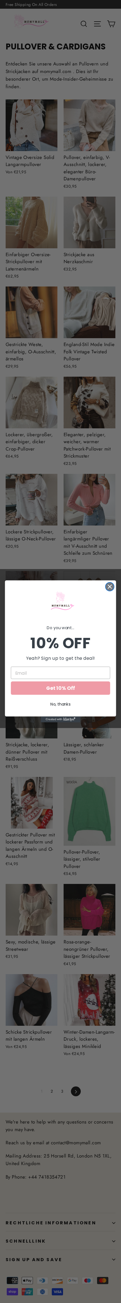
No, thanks (60, 704)
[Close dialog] (110, 587)
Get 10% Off (60, 688)
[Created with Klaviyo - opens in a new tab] (60, 719)
